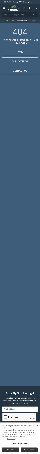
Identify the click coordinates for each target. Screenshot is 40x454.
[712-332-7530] (30, 8)
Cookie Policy (11, 439)
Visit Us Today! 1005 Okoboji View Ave (21, 2)
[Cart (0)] (36, 8)
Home (20, 52)
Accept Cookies (29, 450)
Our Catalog (20, 61)
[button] (3, 8)
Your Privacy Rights (20, 443)
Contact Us (20, 71)
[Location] (24, 8)
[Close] (37, 425)
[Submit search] (34, 15)
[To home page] (14, 8)
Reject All (10, 450)
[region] (20, 438)
